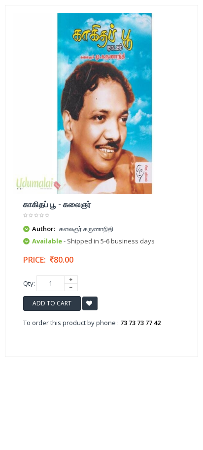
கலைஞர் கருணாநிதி (86, 228)
